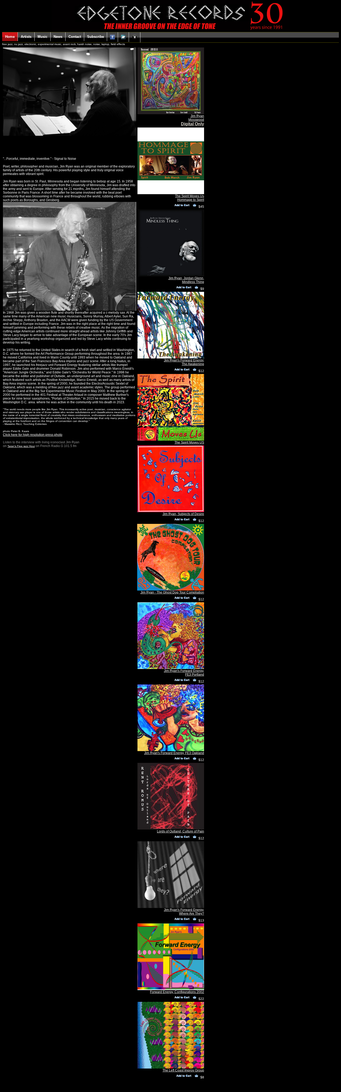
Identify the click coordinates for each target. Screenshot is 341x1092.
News (58, 37)
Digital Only (192, 124)
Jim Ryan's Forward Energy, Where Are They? (184, 911)
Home (10, 37)
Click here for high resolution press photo (32, 435)
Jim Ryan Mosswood (196, 118)
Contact (74, 37)
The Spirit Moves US (189, 442)
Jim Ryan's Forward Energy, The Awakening (184, 362)
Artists (26, 37)
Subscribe (95, 37)
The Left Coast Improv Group (183, 1070)
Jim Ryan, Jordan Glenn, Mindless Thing (186, 280)
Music (42, 37)
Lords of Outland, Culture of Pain (180, 831)
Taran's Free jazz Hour (21, 446)
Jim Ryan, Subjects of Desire (183, 514)
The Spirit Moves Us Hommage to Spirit (189, 198)
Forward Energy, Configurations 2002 (177, 992)
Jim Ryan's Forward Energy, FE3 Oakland (174, 753)
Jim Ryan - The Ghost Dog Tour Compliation (172, 592)
